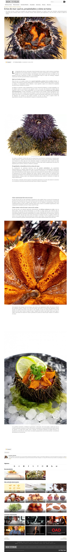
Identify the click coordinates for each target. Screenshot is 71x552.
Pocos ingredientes (35, 543)
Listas (54, 543)
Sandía (49, 542)
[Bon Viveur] (13, 2)
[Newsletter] (57, 466)
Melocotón (31, 542)
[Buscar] (64, 2)
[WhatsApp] (19, 466)
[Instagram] (42, 466)
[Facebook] (28, 466)
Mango (35, 542)
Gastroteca (7, 452)
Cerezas (52, 542)
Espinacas (51, 543)
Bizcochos (26, 543)
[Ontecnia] (62, 550)
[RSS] (52, 466)
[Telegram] (24, 466)
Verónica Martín (12, 455)
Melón (41, 542)
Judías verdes (45, 542)
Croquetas (30, 543)
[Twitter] (33, 466)
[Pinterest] (38, 466)
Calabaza (40, 543)
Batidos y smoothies (26, 542)
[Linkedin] (47, 466)
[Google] (14, 466)
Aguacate (47, 543)
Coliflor (44, 543)
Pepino (38, 542)
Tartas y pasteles (21, 543)
